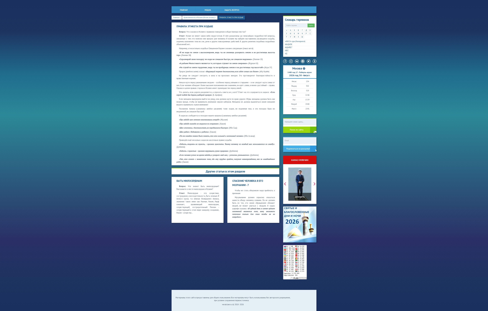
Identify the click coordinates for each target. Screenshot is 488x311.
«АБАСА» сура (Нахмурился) (295, 41)
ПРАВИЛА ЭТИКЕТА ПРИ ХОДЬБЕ (231, 17)
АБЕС (287, 50)
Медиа (208, 10)
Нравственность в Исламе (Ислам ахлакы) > (200, 17)
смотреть (300, 196)
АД (286, 53)
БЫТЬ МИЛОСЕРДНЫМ (189, 180)
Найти (311, 25)
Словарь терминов (297, 20)
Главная (184, 10)
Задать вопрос (231, 10)
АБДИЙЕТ (288, 47)
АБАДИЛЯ (288, 44)
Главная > (176, 17)
